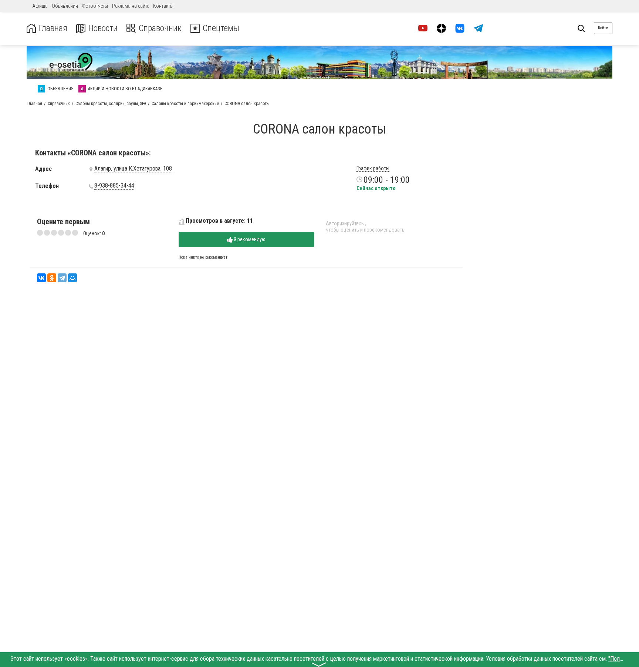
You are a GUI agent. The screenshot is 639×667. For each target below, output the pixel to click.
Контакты (163, 6)
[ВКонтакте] (41, 277)
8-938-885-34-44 (114, 185)
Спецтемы (221, 28)
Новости (103, 28)
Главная (53, 28)
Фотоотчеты (95, 6)
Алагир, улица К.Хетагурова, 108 (133, 168)
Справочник (160, 28)
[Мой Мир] (72, 277)
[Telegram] (62, 277)
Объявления (65, 6)
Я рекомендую (249, 239)
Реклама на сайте (130, 6)
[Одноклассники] (51, 277)
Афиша (40, 6)
